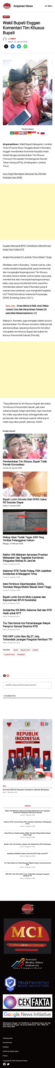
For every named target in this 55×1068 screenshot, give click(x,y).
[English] (25, 132)
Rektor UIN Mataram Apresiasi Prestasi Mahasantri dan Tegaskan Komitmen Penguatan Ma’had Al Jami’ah (25, 557)
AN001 (13, 39)
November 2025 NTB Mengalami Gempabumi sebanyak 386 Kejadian (26, 790)
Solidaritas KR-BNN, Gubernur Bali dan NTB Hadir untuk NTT (27, 612)
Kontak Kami (7, 1042)
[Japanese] (38, 132)
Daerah (35, 650)
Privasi (5, 1056)
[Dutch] (21, 132)
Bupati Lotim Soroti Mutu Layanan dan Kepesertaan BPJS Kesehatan (24, 598)
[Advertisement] (27, 212)
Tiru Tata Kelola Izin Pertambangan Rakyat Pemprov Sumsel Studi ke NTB (26, 625)
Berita (6, 17)
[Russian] (43, 132)
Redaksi (6, 1047)
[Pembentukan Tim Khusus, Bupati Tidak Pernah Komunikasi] (25, 446)
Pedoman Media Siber (11, 1051)
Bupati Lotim (25, 650)
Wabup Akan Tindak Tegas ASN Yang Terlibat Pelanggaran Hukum (23, 539)
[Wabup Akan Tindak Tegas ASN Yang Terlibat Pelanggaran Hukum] (25, 521)
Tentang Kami (8, 1038)
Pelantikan (21, 654)
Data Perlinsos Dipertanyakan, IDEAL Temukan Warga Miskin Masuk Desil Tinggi (27, 585)
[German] (30, 132)
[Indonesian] (34, 132)
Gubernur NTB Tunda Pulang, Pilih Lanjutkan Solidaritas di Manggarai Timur (27, 572)
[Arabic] (12, 132)
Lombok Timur (9, 654)
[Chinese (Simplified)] (16, 132)
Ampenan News (23, 6)
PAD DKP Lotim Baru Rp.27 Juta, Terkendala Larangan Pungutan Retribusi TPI (27, 638)
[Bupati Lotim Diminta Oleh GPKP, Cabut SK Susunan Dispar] (25, 484)
